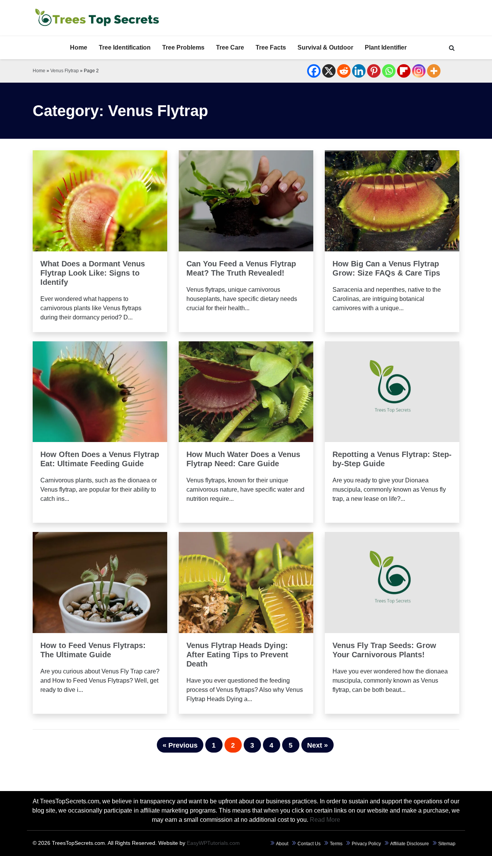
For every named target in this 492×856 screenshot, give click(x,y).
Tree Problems (183, 47)
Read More (100, 231)
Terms (336, 843)
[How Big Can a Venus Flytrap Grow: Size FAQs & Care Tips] (392, 200)
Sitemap (446, 843)
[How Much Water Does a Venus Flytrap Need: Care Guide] (246, 391)
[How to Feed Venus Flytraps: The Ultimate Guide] (100, 582)
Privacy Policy (366, 843)
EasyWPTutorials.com (213, 843)
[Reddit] (344, 71)
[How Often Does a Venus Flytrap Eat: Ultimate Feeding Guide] (100, 391)
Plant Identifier (386, 47)
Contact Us (309, 843)
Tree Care (230, 47)
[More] (433, 71)
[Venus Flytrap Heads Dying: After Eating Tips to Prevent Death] (246, 582)
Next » (317, 745)
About (282, 843)
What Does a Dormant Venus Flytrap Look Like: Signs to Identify (92, 272)
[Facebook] (314, 71)
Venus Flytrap (64, 70)
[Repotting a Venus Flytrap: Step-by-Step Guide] (392, 391)
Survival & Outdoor (325, 47)
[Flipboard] (404, 71)
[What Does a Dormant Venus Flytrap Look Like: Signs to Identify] (100, 200)
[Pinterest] (374, 71)
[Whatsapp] (389, 71)
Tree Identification (125, 47)
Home (78, 47)
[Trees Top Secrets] (97, 18)
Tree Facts (271, 47)
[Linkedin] (359, 71)
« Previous (180, 745)
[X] (329, 71)
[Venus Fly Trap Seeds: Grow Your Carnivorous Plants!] (392, 582)
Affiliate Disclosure (409, 843)
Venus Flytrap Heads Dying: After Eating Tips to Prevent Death (237, 654)
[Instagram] (419, 71)
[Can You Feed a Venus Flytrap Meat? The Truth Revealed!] (246, 200)
